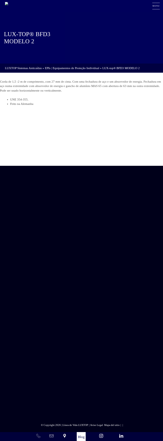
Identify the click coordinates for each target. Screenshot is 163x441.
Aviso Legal (99, 387)
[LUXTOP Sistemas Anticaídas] (19, 6)
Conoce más (73, 154)
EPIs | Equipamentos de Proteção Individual (72, 68)
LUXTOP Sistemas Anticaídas (23, 68)
